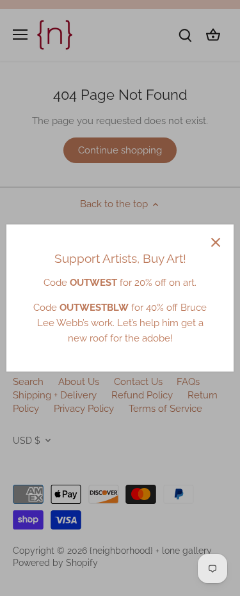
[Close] (216, 242)
